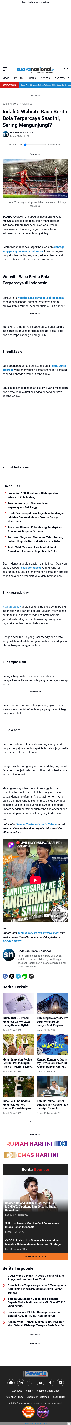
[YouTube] (40, 1382)
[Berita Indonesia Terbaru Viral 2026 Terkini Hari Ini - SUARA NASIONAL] (35, 69)
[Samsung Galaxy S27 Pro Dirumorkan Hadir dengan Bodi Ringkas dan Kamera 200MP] (53, 1003)
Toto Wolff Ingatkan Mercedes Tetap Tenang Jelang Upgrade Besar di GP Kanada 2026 (35, 539)
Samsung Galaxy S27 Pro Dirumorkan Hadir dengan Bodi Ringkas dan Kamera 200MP (52, 1021)
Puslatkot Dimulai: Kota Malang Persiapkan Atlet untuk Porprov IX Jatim (35, 529)
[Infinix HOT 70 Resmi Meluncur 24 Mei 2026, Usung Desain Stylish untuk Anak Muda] (18, 1003)
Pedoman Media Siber (47, 1390)
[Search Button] (66, 69)
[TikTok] (50, 1382)
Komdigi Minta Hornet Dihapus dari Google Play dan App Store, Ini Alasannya (52, 1104)
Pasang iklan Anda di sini (35, 1423)
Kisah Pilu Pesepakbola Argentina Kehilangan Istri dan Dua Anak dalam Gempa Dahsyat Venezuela (36, 517)
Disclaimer (32, 1397)
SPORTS (45, 78)
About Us (17, 1390)
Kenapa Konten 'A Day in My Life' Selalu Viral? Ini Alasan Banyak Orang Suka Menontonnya (52, 1063)
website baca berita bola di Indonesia (41, 297)
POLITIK (18, 78)
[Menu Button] (4, 69)
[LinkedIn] (60, 1382)
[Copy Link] (31, 976)
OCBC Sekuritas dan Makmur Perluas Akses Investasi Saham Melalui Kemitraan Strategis (33, 1242)
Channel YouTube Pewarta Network (37, 824)
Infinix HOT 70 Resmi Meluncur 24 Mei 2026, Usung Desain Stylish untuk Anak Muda (17, 1021)
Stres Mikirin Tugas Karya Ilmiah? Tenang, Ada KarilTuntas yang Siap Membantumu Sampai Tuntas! (37, 1289)
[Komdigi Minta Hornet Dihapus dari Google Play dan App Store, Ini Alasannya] (53, 1086)
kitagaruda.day (12, 606)
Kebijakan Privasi (15, 1397)
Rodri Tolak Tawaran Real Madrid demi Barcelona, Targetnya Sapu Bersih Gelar (32, 549)
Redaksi (29, 1390)
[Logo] (35, 1374)
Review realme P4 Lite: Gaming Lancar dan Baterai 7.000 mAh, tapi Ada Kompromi (34, 1313)
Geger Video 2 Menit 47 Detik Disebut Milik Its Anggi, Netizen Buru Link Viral (36, 1277)
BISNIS (32, 78)
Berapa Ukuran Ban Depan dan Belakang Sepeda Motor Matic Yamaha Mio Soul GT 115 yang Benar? (36, 1302)
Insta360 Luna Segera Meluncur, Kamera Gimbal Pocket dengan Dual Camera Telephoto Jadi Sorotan (17, 1104)
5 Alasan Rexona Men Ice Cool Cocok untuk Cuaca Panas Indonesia (32, 1225)
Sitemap (44, 1397)
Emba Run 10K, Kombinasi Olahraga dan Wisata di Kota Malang (33, 495)
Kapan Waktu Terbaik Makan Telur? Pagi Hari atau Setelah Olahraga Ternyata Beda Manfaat (36, 1323)
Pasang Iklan (58, 1397)
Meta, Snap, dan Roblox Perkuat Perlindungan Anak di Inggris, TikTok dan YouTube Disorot (17, 1063)
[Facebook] (5, 976)
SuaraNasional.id (26, 1403)
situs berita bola (31, 567)
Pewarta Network (53, 1403)
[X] (11, 976)
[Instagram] (20, 1382)
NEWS (6, 78)
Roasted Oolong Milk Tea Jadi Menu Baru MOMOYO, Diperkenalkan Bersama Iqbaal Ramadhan (31, 1206)
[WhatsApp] (24, 976)
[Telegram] (18, 976)
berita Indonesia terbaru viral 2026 (38, 933)
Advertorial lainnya (35, 1256)
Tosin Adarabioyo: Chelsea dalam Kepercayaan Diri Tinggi (28, 505)
